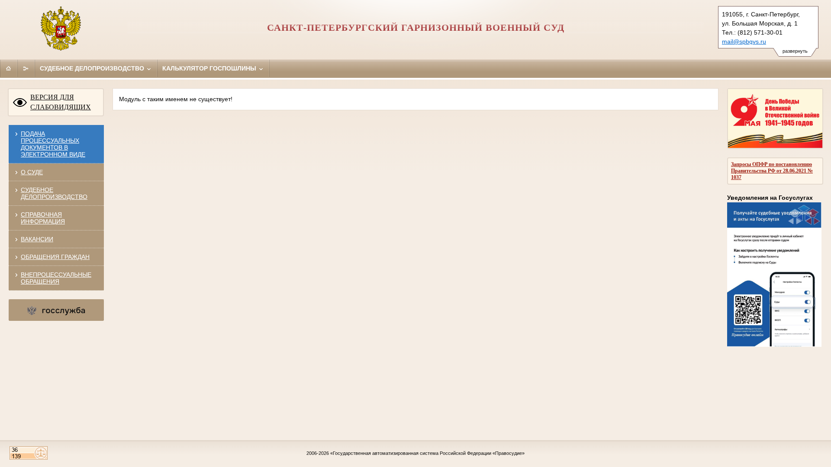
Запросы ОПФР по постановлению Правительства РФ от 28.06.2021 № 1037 (772, 170)
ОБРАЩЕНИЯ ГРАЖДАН (55, 256)
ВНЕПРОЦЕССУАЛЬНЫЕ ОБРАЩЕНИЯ (56, 278)
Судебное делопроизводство (93, 68)
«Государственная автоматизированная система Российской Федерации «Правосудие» (427, 453)
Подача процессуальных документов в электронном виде (53, 144)
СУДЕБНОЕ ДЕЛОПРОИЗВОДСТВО (54, 193)
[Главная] (8, 68)
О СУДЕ (32, 172)
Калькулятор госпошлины (210, 68)
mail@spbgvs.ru (744, 41)
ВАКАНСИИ (37, 239)
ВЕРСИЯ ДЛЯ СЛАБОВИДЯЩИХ (60, 102)
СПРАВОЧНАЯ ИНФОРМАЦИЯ (43, 218)
